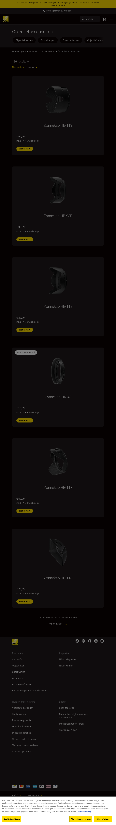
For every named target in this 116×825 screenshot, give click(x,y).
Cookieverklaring (84, 811)
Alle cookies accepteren (81, 819)
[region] (58, 810)
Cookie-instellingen (12, 819)
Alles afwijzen (103, 819)
